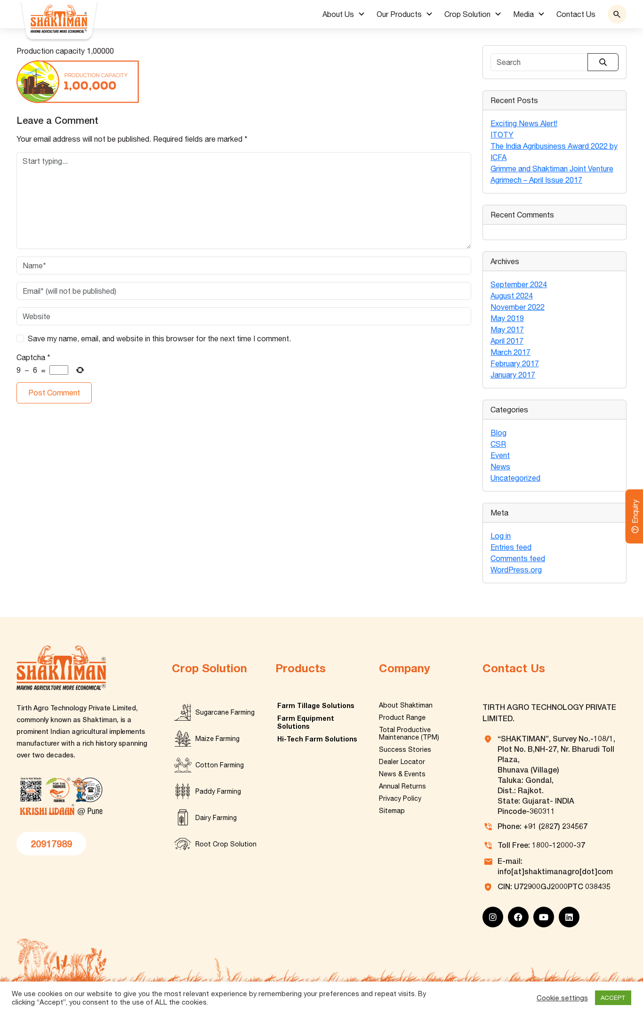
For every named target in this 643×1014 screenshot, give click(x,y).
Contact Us (575, 14)
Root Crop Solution (226, 844)
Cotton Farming (219, 765)
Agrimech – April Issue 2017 (536, 180)
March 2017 (510, 352)
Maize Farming (217, 738)
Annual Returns (402, 786)
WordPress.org (516, 569)
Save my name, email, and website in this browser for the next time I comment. (159, 338)
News (500, 466)
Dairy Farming (216, 817)
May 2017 (507, 329)
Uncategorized (515, 478)
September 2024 (518, 284)
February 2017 (514, 363)
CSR (498, 444)
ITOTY (502, 134)
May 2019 (507, 318)
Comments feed (517, 558)
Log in (500, 535)
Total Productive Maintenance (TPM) (409, 733)
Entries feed (510, 547)
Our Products (399, 14)
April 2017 (506, 341)
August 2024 (511, 295)
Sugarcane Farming (225, 712)
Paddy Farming (218, 791)
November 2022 (517, 307)
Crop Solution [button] (467, 14)
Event (500, 455)
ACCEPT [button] (613, 997)
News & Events (402, 774)
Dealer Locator (402, 761)
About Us (338, 14)
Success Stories (405, 749)
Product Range (402, 717)
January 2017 (512, 374)
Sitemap (392, 810)
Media (523, 14)
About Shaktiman (406, 705)
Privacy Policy (400, 798)
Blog (498, 432)
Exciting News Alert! (523, 123)
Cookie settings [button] (562, 998)
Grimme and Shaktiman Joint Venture (551, 168)
